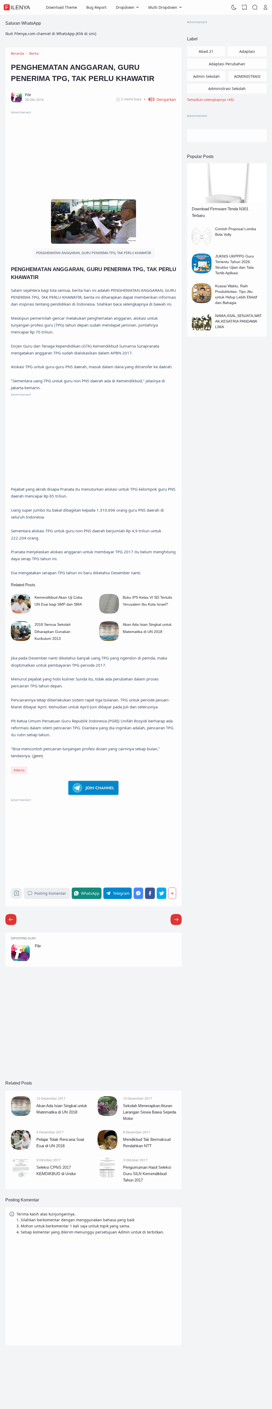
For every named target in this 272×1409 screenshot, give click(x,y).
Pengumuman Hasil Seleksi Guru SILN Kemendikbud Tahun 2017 (147, 1174)
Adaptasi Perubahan (227, 63)
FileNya (17, 7)
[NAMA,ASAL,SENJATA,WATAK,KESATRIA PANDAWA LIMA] (202, 331)
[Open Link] (265, 7)
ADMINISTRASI (247, 76)
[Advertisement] (93, 152)
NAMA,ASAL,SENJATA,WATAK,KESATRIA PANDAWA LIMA (238, 321)
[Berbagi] (172, 893)
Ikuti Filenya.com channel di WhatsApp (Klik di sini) (50, 33)
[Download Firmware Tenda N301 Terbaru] (227, 201)
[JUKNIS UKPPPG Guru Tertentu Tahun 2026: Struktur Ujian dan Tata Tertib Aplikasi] (202, 272)
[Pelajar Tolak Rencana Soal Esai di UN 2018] (21, 1148)
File (38, 946)
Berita (20, 770)
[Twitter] (162, 893)
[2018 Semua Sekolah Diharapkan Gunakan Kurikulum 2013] (21, 639)
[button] (160, 99)
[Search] (255, 7)
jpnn (37, 755)
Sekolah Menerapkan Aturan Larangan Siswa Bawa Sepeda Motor (149, 1112)
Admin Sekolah (206, 76)
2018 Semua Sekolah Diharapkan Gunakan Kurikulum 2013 (53, 631)
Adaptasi (247, 51)
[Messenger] (138, 893)
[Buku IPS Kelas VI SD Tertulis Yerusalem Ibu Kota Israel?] (109, 612)
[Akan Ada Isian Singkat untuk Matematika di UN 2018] (109, 639)
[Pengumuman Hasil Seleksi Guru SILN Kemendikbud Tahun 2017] (107, 1176)
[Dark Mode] (234, 7)
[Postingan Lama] (10, 919)
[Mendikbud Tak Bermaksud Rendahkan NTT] (107, 1148)
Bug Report (96, 7)
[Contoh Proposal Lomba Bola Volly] (202, 244)
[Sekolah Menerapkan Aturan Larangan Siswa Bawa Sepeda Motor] (107, 1114)
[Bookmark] (16, 894)
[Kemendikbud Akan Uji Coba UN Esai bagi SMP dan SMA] (21, 612)
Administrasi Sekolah (227, 88)
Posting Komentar (50, 893)
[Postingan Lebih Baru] (176, 919)
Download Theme (61, 7)
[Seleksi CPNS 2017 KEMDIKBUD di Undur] (21, 1176)
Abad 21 (206, 51)
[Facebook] (150, 893)
